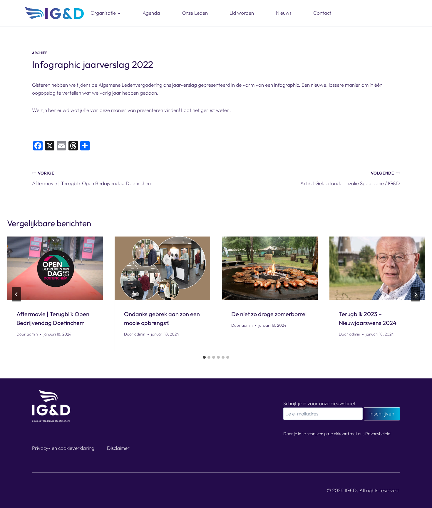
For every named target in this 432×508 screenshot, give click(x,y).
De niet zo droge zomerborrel (269, 314)
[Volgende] (415, 294)
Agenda (151, 13)
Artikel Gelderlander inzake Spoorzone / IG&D (350, 178)
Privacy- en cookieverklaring (63, 448)
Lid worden (242, 13)
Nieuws (284, 13)
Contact (322, 13)
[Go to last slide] (16, 294)
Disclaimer (118, 448)
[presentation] (55, 268)
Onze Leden (195, 13)
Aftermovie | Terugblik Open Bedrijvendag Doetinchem (92, 178)
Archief (39, 53)
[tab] (204, 357)
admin (32, 334)
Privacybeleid (377, 433)
